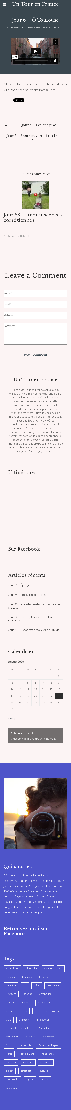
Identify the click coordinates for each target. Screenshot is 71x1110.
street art (26, 1070)
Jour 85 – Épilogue (19, 585)
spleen (9, 1070)
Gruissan (24, 1019)
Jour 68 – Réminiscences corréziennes (33, 217)
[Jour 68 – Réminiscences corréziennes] (35, 206)
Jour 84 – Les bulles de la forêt (27, 594)
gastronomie (53, 1011)
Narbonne (48, 1036)
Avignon (10, 977)
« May (11, 718)
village (44, 1079)
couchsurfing (45, 1002)
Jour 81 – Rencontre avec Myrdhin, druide (33, 629)
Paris (9, 1053)
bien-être (11, 985)
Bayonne (44, 977)
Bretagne (11, 994)
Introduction (43, 1019)
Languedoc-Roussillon (18, 1028)
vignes (30, 1079)
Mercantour (44, 1028)
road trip (11, 1062)
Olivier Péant (22, 733)
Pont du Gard (26, 1053)
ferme (24, 1011)
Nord (8, 1045)
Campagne (13, 236)
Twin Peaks (12, 1079)
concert (26, 1002)
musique (30, 1036)
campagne (45, 994)
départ (10, 1011)
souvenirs (48, 28)
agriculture (12, 968)
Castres (10, 1002)
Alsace (48, 968)
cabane (28, 994)
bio (25, 985)
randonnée (48, 1053)
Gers (8, 1019)
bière (37, 985)
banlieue (27, 977)
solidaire (28, 1062)
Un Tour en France (35, 4)
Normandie (25, 1045)
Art (5, 236)
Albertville (31, 968)
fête (37, 1011)
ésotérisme (12, 1088)
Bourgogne (53, 985)
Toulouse (58, 28)
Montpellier (12, 1036)
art (60, 968)
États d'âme (34, 28)
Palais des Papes (48, 1045)
